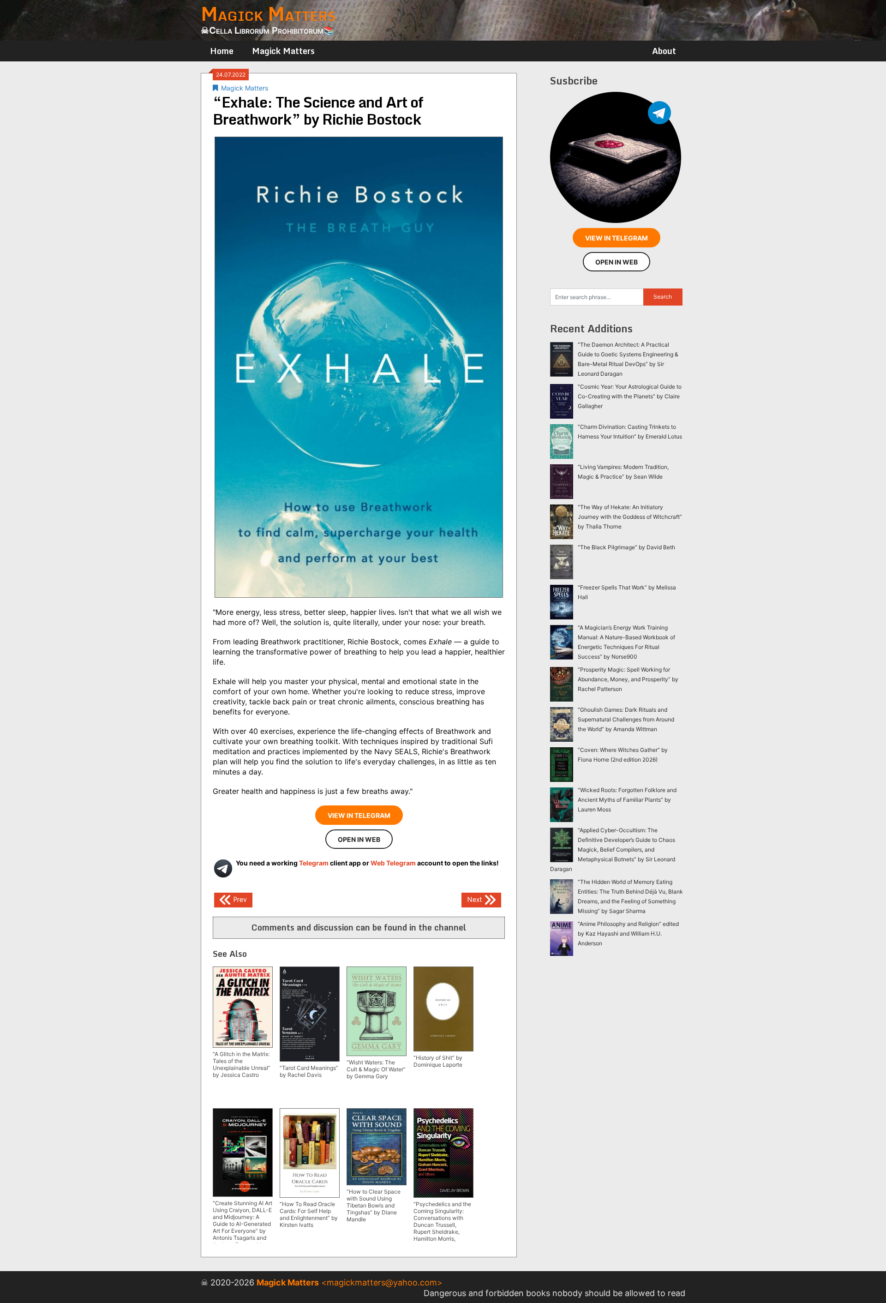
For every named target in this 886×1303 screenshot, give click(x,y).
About (664, 51)
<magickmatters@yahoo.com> (382, 1282)
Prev (239, 899)
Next (475, 899)
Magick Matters (283, 51)
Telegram (314, 863)
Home (221, 51)
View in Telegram (359, 815)
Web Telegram (393, 863)
